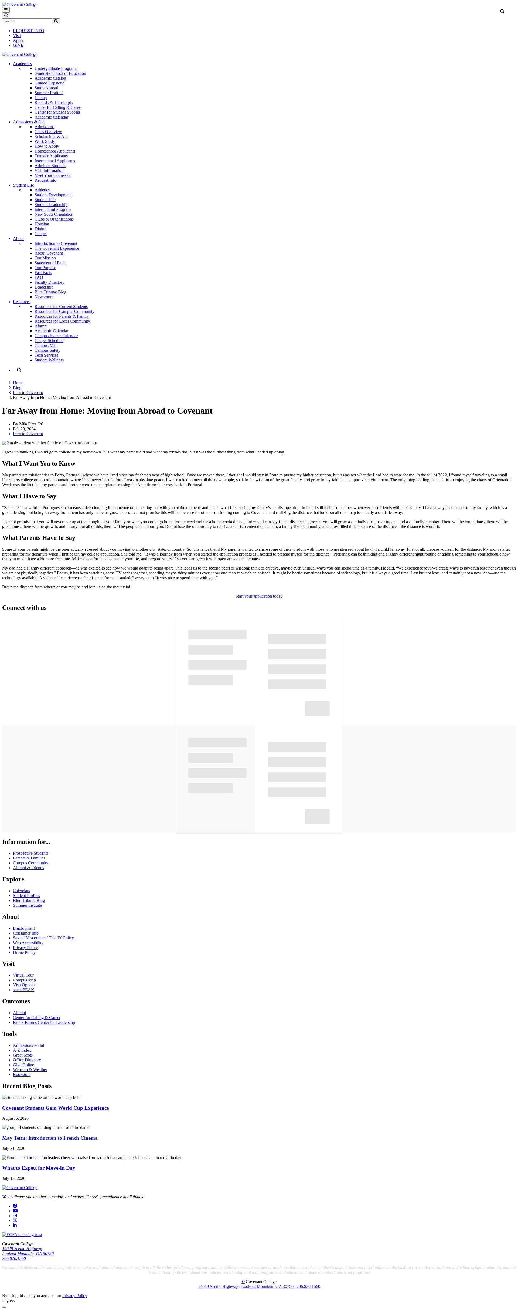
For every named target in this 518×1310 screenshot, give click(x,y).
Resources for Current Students (61, 306)
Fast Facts (43, 272)
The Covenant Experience (57, 248)
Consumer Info (26, 933)
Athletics (42, 190)
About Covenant (49, 253)
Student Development (53, 194)
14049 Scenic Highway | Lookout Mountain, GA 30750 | (247, 1286)
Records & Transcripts (54, 102)
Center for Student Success (57, 112)
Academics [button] (22, 63)
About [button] (18, 238)
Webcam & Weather (30, 1069)
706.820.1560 (14, 1258)
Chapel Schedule (49, 340)
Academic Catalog (50, 78)
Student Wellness (49, 360)
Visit (17, 35)
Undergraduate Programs (56, 68)
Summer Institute (49, 92)
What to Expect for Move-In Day (38, 1168)
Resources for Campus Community (64, 311)
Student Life (45, 199)
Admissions (44, 126)
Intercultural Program (53, 209)
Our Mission (45, 258)
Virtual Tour (23, 975)
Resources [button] (21, 301)
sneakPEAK (23, 989)
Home (18, 383)
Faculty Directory (49, 282)
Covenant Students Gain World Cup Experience (55, 1108)
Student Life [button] (23, 185)
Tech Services (46, 355)
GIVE (18, 45)
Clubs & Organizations (54, 219)
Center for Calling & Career (58, 107)
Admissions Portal (28, 1045)
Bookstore (21, 1074)
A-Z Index (22, 1050)
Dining (40, 228)
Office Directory (27, 1060)
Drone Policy (24, 952)
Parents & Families (29, 858)
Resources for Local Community (62, 321)
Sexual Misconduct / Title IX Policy (43, 938)
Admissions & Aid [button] (29, 122)
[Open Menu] (6, 10)
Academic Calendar (51, 117)
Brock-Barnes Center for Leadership (44, 1022)
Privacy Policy (25, 947)
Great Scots (23, 1055)
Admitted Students (50, 165)
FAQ (39, 277)
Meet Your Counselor (53, 175)
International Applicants (55, 160)
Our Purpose (45, 267)
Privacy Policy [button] (74, 1295)
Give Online (23, 1064)
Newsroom (44, 297)
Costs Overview (48, 131)
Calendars (21, 890)
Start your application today (259, 596)
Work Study (45, 141)
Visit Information (49, 170)
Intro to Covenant (28, 392)
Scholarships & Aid (51, 136)
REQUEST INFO (28, 30)
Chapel (41, 233)
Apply (18, 40)
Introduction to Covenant (56, 243)
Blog (17, 387)
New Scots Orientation (54, 214)
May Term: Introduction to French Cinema (50, 1138)
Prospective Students (30, 853)
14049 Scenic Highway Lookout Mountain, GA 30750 (28, 1251)
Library (41, 97)
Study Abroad (46, 88)
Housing (42, 224)
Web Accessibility (28, 942)
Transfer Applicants (51, 156)
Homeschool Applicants (55, 151)
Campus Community (30, 863)
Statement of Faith (50, 262)
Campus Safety (47, 350)
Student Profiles (26, 895)
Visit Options (24, 985)
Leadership (44, 287)
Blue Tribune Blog (50, 292)
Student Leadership (51, 204)
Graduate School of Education (60, 73)
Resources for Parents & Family (62, 316)
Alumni (41, 326)
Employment (24, 928)
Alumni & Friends (28, 867)
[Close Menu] (6, 15)
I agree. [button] (8, 1300)
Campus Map (46, 345)
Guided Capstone (49, 83)
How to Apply (47, 146)
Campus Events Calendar (56, 335)
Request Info (45, 180)
